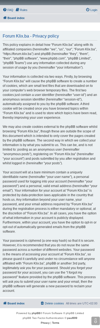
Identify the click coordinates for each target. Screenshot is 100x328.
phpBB (36, 313)
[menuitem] (8, 10)
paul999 (72, 317)
